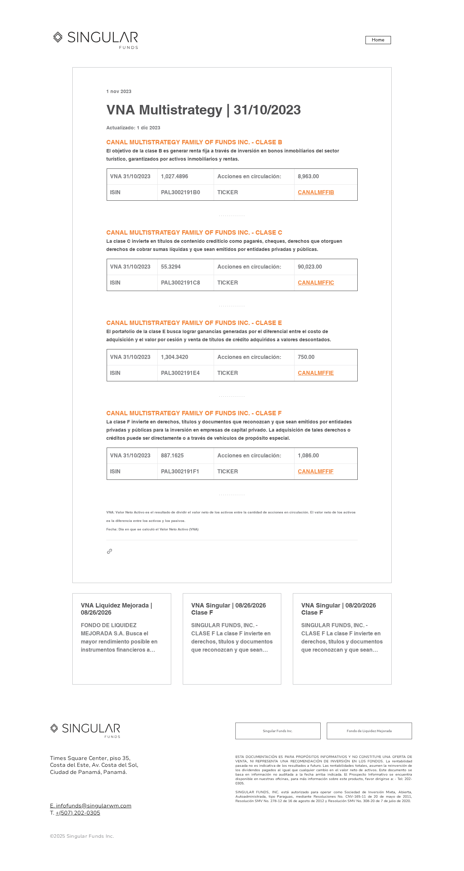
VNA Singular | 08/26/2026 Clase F (228, 609)
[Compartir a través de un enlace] (109, 551)
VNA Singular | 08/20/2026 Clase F (338, 609)
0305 (93, 813)
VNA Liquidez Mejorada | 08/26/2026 (116, 609)
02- (82, 813)
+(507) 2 (66, 813)
